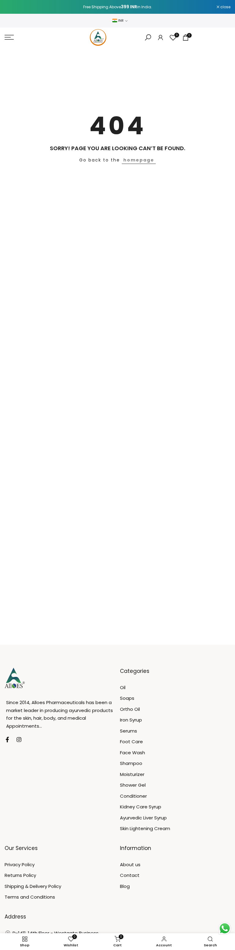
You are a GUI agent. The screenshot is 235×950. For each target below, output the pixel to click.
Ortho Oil (130, 709)
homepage (138, 160)
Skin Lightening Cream (145, 828)
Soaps (127, 698)
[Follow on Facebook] (7, 739)
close (12, 7)
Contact (130, 875)
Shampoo (131, 763)
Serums (128, 731)
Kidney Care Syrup (140, 806)
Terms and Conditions (30, 897)
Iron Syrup (131, 720)
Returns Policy (20, 875)
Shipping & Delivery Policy (33, 886)
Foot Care (131, 741)
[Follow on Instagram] (19, 739)
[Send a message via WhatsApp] (225, 928)
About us (130, 864)
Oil (122, 687)
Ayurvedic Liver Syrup (143, 818)
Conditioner (133, 796)
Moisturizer (132, 774)
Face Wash (132, 752)
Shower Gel (133, 785)
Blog (125, 886)
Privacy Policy (20, 864)
